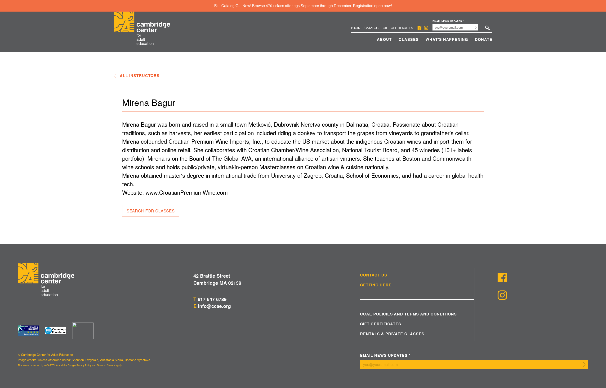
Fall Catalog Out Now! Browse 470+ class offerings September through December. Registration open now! (303, 5)
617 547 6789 (212, 299)
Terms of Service (106, 365)
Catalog (372, 28)
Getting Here (376, 285)
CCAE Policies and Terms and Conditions (408, 314)
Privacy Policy (83, 365)
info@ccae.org (214, 305)
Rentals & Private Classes (392, 333)
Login (355, 28)
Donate (483, 39)
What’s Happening (447, 39)
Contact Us (373, 275)
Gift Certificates (398, 28)
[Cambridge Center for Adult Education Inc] (83, 331)
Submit (476, 27)
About (384, 39)
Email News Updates (448, 21)
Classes (409, 39)
